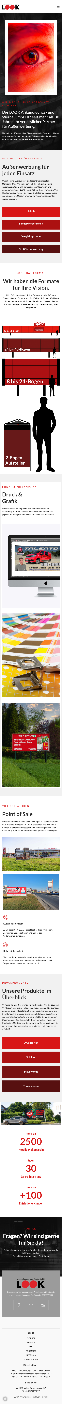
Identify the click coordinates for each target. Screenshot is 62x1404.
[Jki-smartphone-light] (19, 1305)
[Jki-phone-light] (43, 1305)
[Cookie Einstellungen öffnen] (5, 1400)
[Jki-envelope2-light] (31, 1305)
